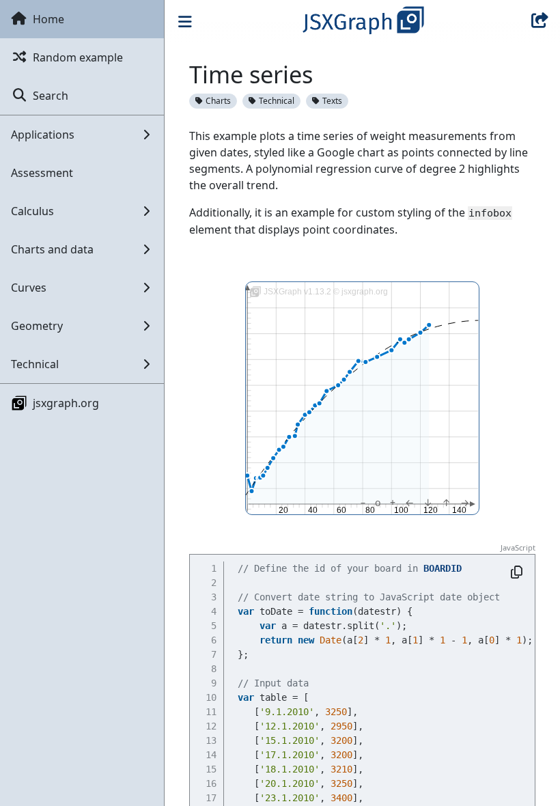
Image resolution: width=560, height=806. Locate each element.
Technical (276, 101)
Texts (332, 101)
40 (313, 510)
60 (341, 510)
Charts (218, 101)
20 (284, 510)
